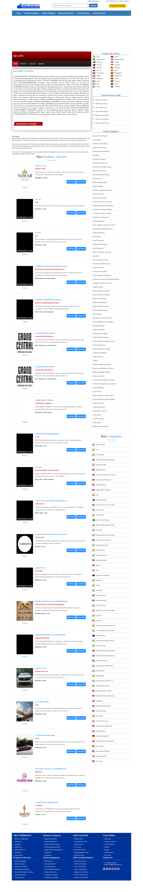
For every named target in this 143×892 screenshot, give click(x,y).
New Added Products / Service (24, 872)
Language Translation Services (102, 283)
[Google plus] (107, 869)
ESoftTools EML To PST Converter (47, 470)
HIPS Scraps (97, 236)
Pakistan (99, 62)
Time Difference (109, 844)
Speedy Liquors (101, 470)
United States (100, 59)
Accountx (99, 615)
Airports (106, 850)
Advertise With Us (20, 850)
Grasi (37, 705)
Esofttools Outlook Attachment (105, 459)
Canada (116, 62)
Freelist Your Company (117, 6)
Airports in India (79, 855)
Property (95, 360)
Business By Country (66, 13)
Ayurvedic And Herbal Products (102, 167)
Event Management (99, 221)
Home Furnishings (98, 240)
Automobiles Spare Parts (100, 163)
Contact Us (18, 841)
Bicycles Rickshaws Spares (101, 174)
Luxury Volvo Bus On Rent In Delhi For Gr (51, 501)
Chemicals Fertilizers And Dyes (102, 202)
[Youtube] (112, 869)
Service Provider (19, 877)
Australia (99, 65)
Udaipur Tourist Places (102, 123)
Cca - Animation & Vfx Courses (105, 630)
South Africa (100, 73)
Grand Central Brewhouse (45, 333)
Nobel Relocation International (105, 741)
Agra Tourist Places (101, 100)
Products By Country (110, 54)
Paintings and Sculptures (100, 333)
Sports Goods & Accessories (53, 850)
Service (38, 199)
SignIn (121, 1)
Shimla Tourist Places (102, 119)
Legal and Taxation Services (101, 291)
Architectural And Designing (101, 151)
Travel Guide (96, 422)
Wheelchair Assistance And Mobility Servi (51, 769)
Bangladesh (118, 73)
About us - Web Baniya (21, 839)
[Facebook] (104, 869)
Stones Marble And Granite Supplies (104, 399)
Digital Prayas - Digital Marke (104, 666)
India (97, 56)
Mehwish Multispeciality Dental (105, 525)
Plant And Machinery (99, 345)
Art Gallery (96, 155)
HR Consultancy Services (100, 260)
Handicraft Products (99, 233)
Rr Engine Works (101, 595)
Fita (36, 202)
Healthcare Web (101, 731)
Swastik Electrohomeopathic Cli (105, 625)
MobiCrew (38, 772)
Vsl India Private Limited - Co (104, 681)
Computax (38, 805)
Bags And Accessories (99, 171)
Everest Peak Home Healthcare (105, 696)
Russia (98, 70)
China (116, 56)
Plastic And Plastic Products (101, 349)
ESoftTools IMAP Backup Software (48, 300)
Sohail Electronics (101, 500)
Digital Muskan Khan (42, 638)
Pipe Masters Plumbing (103, 751)
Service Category (48, 13)
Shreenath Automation (102, 686)
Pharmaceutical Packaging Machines (104, 341)
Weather (106, 847)
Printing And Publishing (100, 353)
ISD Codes (107, 855)
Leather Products (98, 287)
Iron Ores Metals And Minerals (102, 275)
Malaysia (117, 67)
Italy (97, 84)
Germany (117, 81)
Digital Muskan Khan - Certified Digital (50, 635)
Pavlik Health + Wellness (44, 400)
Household (96, 256)
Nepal (98, 86)
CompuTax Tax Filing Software (47, 802)
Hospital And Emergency (100, 244)
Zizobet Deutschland (102, 736)
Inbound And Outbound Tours (101, 264)
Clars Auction (100, 746)
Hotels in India (78, 844)
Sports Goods (97, 391)
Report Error (18, 847)
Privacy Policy (19, 855)
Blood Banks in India (80, 841)
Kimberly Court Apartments (104, 726)
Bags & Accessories (51, 841)
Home (19, 13)
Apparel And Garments (99, 147)
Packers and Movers (99, 329)
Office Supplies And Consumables (103, 322)
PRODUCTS (23, 64)
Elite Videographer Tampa (104, 691)
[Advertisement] (71, 32)
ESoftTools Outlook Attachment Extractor (51, 266)
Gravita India (39, 537)
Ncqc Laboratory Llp (102, 721)
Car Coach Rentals (98, 194)
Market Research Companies (101, 295)
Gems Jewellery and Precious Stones (104, 225)
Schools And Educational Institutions (104, 380)
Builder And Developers (100, 182)
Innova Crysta (40, 166)
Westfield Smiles (101, 485)
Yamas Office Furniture (102, 520)
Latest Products (99, 13)
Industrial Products (98, 267)
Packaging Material (98, 326)
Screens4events (101, 635)
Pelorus (98, 585)
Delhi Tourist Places (101, 103)
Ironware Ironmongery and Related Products (106, 279)
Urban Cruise (39, 504)
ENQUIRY (41, 64)
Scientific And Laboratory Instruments (104, 384)
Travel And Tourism (98, 418)
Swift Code (107, 839)
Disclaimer (18, 852)
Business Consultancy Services (102, 190)
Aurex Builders (100, 671)
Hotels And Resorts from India (102, 252)
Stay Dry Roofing (101, 711)
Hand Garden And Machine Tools (103, 229)
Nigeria (98, 76)
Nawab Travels (40, 169)
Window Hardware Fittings (100, 426)
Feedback (126, 1)
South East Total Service (103, 540)
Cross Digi (99, 761)
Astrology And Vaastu (99, 159)
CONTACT (33, 64)
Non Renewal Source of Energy (102, 318)
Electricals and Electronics (101, 217)
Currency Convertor (110, 841)
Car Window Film (42, 702)
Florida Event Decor (102, 660)
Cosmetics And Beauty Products (103, 209)
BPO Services (97, 178)
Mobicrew (99, 580)
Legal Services (40, 568)
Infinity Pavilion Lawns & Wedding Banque (51, 601)
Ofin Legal (38, 571)
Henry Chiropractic (101, 560)
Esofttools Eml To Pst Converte (105, 505)
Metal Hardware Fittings (100, 310)
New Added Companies (22, 869)
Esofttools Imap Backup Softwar (106, 475)
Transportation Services (100, 411)
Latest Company (83, 13)
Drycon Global (100, 550)
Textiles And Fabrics (99, 407)
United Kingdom (119, 59)
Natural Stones (97, 314)
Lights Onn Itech (101, 645)
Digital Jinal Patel (101, 465)
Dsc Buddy (99, 716)
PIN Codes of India (80, 850)
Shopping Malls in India (81, 852)
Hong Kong (117, 76)
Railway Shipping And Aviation (102, 364)
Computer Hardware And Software (103, 205)
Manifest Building (101, 600)
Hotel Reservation (98, 248)
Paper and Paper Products (101, 337)
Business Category (20, 861)
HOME (15, 64)
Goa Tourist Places (101, 107)
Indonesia (117, 65)
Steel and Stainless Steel (52, 847)
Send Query (71, 181)
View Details (81, 181)
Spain (116, 70)
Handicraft (48, 852)
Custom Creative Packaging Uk (105, 655)
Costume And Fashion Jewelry (102, 213)
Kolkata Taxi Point (41, 671)
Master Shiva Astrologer (103, 706)
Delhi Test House (101, 605)
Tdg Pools (99, 620)
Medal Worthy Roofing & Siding (105, 650)
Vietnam (99, 67)
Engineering (48, 855)
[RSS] (118, 869)
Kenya (116, 84)
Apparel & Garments (51, 839)
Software (38, 467)
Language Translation (51, 875)
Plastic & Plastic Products (52, 844)
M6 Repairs (99, 701)
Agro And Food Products (100, 136)
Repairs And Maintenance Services (103, 368)
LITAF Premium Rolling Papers (47, 434)
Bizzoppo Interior (101, 756)
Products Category (31, 13)
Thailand (117, 86)
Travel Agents (97, 415)
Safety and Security (99, 376)
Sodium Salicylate (98, 387)
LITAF (37, 437)
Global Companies (20, 875)
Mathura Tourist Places (102, 115)
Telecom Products (98, 403)
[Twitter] (115, 869)
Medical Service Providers (101, 306)
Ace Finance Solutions (102, 575)
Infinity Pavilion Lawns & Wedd (105, 535)
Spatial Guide (100, 676)
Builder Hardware (98, 186)
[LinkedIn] (110, 869)
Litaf (97, 495)
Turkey (116, 78)
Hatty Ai (98, 565)
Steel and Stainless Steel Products (103, 395)
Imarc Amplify (100, 454)
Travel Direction (109, 852)
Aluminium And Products (100, 143)
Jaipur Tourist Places (101, 111)
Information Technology (100, 271)
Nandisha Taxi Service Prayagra (105, 610)
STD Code (77, 847)
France (98, 81)
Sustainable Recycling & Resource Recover (51, 534)
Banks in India (78, 839)
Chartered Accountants (100, 198)
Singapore (99, 78)
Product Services (98, 356)
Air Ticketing (96, 140)
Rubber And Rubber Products (101, 372)
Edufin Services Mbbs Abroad (105, 640)
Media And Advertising (99, 298)
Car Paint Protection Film (45, 735)
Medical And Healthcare (100, 302)
